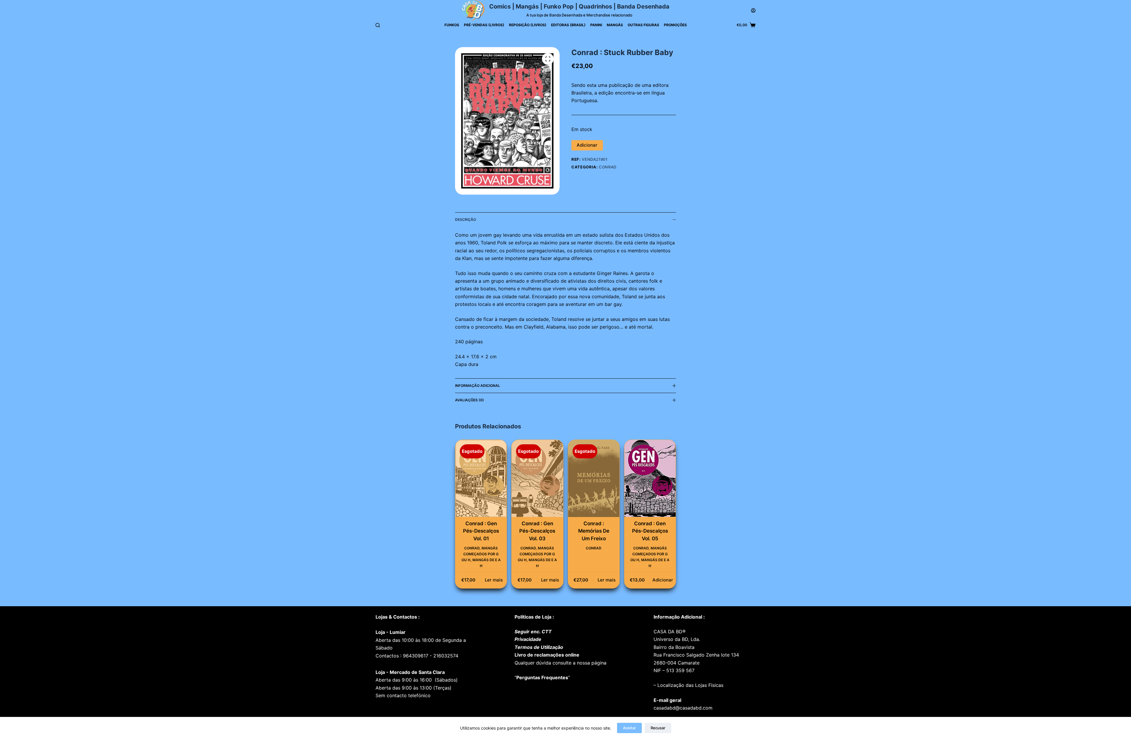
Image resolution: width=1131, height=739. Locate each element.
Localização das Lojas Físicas (689, 685)
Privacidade (528, 639)
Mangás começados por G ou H (480, 554)
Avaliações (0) (469, 400)
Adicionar (587, 145)
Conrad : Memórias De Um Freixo (593, 531)
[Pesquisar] (378, 25)
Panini (596, 25)
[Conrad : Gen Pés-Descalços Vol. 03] (537, 478)
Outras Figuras (643, 25)
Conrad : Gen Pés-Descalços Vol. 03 (537, 531)
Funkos (451, 25)
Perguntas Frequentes (542, 677)
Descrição (465, 219)
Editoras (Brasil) (568, 25)
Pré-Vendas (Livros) (484, 25)
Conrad (607, 167)
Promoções (675, 25)
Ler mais (494, 580)
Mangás (615, 25)
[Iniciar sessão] (753, 10)
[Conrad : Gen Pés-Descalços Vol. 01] (481, 478)
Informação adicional (477, 385)
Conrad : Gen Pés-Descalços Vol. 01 (481, 531)
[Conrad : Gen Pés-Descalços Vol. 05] (650, 478)
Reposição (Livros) (527, 25)
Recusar (658, 727)
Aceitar (629, 727)
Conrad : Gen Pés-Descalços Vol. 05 (650, 531)
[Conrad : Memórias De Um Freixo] (593, 478)
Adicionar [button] (662, 580)
